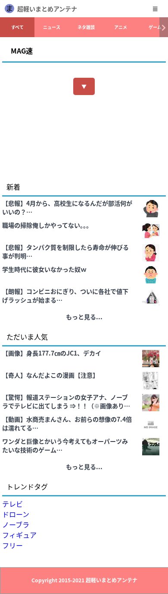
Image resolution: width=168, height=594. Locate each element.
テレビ (12, 504)
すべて (17, 27)
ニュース (51, 27)
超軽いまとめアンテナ (47, 8)
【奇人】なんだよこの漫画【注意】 (50, 375)
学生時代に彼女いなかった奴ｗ (44, 269)
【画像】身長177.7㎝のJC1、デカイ (51, 353)
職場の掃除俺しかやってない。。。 (47, 225)
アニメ (120, 27)
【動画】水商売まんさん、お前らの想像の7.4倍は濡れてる (67, 423)
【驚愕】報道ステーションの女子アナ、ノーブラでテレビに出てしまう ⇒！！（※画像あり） (66, 401)
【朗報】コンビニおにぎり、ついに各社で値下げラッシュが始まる (65, 295)
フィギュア (19, 535)
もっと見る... (84, 316)
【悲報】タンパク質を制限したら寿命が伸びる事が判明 (65, 251)
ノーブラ (15, 524)
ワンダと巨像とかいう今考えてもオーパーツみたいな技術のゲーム (65, 445)
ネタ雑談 (86, 27)
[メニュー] (155, 8)
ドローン (15, 514)
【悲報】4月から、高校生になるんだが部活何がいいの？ (67, 207)
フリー (12, 545)
